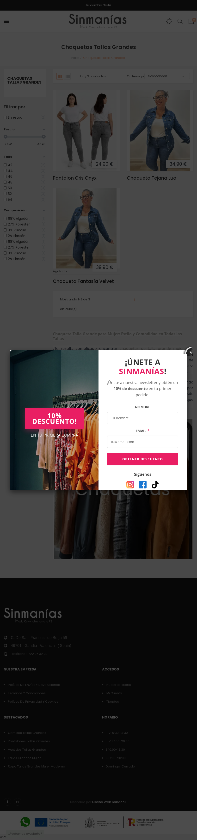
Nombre (142, 407)
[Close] (187, 350)
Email (143, 430)
